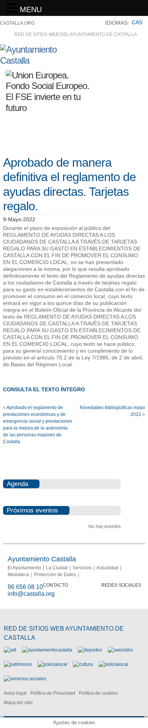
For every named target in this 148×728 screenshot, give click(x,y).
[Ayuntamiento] (47, 650)
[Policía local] (52, 664)
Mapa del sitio (18, 702)
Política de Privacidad (52, 693)
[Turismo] (113, 664)
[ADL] (10, 650)
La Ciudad (57, 567)
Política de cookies (98, 693)
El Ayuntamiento (24, 567)
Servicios (81, 567)
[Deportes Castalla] (90, 650)
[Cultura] (83, 664)
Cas (137, 22)
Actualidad (107, 567)
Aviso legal (15, 693)
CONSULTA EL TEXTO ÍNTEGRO (44, 389)
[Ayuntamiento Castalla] (42, 60)
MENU (31, 9)
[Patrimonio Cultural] (18, 664)
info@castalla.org (31, 594)
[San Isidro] (120, 650)
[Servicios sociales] (25, 678)
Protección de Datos (55, 574)
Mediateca (18, 574)
